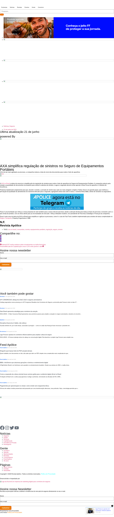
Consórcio (41, 7)
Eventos (27, 7)
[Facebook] (2, 428)
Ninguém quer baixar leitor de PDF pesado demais (16, 351)
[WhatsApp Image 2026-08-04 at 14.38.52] (59, 102)
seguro (55, 229)
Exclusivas (4, 7)
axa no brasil (12, 229)
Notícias (12, 7)
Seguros (12, 126)
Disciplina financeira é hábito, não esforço (13, 323)
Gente (33, 7)
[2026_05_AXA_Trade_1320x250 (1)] (59, 40)
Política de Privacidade (48, 474)
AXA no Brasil (5, 183)
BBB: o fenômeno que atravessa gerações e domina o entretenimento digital (24, 362)
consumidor (20, 229)
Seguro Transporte (6, 218)
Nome (2, 253)
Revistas (19, 7)
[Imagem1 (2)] (59, 81)
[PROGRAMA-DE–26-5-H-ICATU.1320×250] (59, 60)
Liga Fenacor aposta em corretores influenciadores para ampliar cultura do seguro (26, 334)
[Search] (2, 15)
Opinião (2, 320)
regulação (49, 229)
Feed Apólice (3, 347)
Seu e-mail (3, 258)
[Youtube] (16, 428)
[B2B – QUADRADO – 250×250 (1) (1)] (11, 269)
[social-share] (0, 235)
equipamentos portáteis (37, 229)
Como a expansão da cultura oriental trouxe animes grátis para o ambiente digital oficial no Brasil (30, 374)
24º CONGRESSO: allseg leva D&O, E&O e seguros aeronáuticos (21, 300)
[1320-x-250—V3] (59, 37)
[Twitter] (12, 428)
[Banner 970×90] (43, 176)
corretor (27, 229)
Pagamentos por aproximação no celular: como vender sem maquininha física (24, 386)
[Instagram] (7, 428)
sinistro (60, 229)
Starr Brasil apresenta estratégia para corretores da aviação (18, 311)
